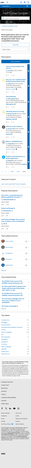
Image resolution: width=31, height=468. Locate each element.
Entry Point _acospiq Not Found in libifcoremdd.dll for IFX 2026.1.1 (12, 196)
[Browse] (6, 7)
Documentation (5, 325)
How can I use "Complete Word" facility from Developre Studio (16, 80)
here (22, 363)
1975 (18, 171)
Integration (4, 342)
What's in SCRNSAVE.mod (14, 141)
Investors (4, 391)
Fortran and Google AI (8, 208)
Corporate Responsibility (8, 397)
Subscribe (15, 45)
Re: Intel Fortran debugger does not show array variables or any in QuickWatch (13, 300)
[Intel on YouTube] (14, 409)
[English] (24, 2)
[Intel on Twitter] (6, 409)
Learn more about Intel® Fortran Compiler (13, 184)
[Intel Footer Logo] (3, 453)
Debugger (4, 322)
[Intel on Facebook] (2, 409)
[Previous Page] (2, 171)
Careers (3, 394)
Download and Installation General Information (12, 327)
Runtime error (5, 354)
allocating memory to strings (15, 111)
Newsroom (4, 388)
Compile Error (5, 320)
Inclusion (3, 400)
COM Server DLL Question (14, 126)
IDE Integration (5, 337)
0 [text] (3, 204)
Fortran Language (6, 332)
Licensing (4, 344)
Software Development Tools (10, 26)
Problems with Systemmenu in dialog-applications (15, 157)
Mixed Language (6, 346)
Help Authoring (11, 96)
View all (3, 270)
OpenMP (4, 349)
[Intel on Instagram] (18, 409)
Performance (5, 351)
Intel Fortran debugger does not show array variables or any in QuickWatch (13, 220)
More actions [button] (6, 49)
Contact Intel (5, 385)
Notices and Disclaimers (9, 433)
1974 (12, 171)
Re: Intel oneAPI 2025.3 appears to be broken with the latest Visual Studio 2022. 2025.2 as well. (14, 288)
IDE (2, 334)
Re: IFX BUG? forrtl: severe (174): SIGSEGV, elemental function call (12, 282)
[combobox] (15, 18)
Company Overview (7, 382)
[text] (2, 204)
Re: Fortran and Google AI (10, 306)
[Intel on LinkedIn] (10, 409)
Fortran (3, 330)
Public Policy (5, 404)
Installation (4, 339)
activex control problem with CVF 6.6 (15, 67)
